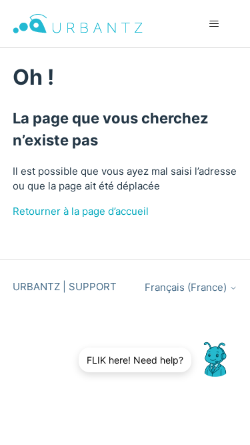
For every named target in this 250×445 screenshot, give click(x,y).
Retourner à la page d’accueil (81, 211)
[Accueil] (78, 23)
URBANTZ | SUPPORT (65, 286)
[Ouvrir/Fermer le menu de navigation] (213, 24)
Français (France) (187, 287)
